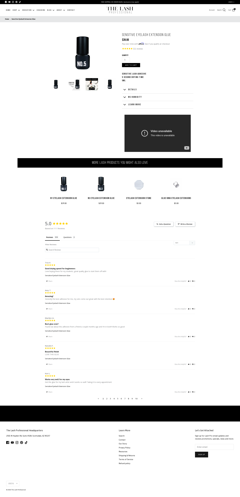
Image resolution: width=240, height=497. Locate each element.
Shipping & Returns (127, 455)
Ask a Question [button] (165, 224)
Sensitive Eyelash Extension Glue (23, 19)
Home (7, 19)
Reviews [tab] (49, 237)
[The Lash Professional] (120, 10)
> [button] (141, 398)
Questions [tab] (67, 237)
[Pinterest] (16, 2)
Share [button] (50, 281)
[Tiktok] (20, 2)
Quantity (125, 55)
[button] (189, 281)
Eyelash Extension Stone (138, 198)
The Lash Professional (18, 490)
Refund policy (124, 463)
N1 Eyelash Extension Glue (63, 198)
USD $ (230, 2)
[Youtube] (9, 2)
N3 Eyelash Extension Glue (101, 198)
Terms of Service (126, 459)
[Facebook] (6, 2)
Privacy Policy (124, 448)
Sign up (201, 454)
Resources (123, 451)
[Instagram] (13, 2)
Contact (122, 440)
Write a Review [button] (186, 224)
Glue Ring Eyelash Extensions (176, 198)
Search (121, 436)
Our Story (123, 444)
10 (136, 398)
